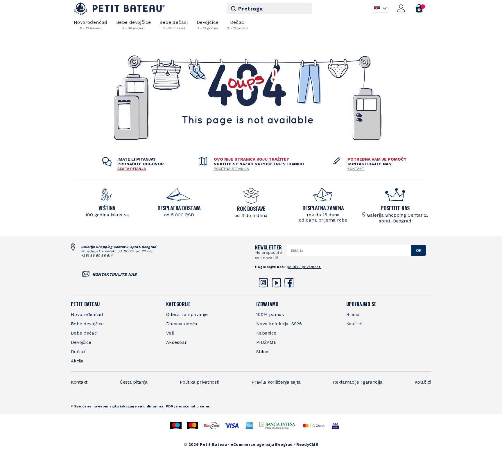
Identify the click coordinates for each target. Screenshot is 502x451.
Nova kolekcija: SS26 (279, 323)
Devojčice (208, 24)
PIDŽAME (266, 342)
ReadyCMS (307, 444)
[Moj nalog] (401, 8)
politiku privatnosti (304, 267)
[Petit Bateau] (119, 8)
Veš (170, 333)
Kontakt (355, 169)
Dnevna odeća (182, 323)
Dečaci (237, 24)
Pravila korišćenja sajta (276, 382)
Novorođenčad (90, 24)
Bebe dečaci (173, 24)
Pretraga (250, 9)
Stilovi (262, 351)
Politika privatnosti (199, 382)
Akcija (77, 361)
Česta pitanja (134, 382)
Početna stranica (231, 169)
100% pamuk (270, 314)
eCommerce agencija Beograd (262, 444)
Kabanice (266, 333)
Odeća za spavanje (187, 314)
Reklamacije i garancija (357, 382)
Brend (353, 314)
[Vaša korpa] (419, 8)
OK (419, 250)
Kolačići (423, 382)
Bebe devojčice (133, 24)
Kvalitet (354, 323)
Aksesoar (176, 342)
